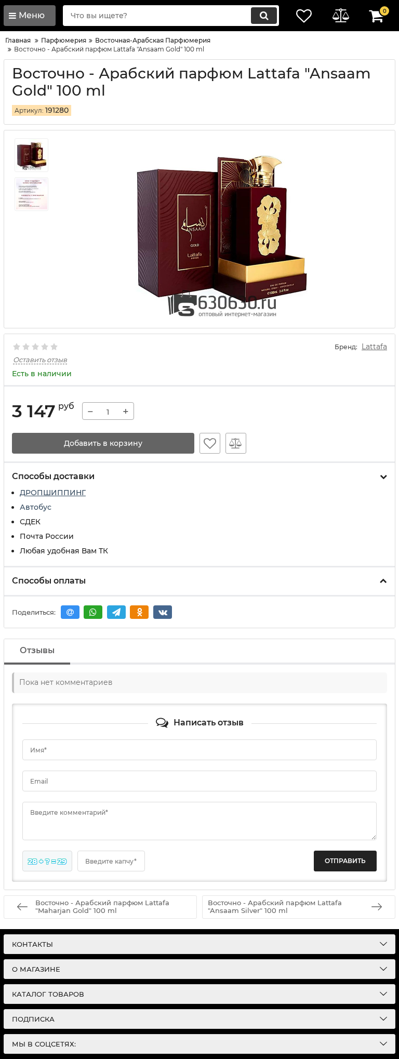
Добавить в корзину (103, 443)
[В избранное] (210, 443)
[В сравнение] (235, 443)
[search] (264, 15)
